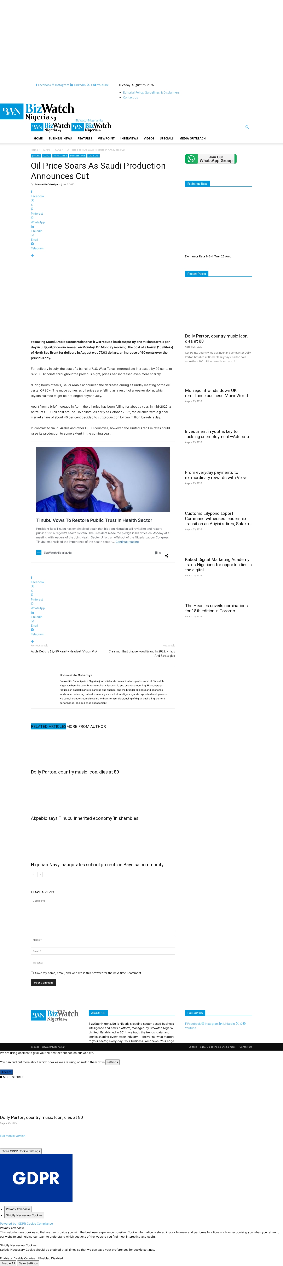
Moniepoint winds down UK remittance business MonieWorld (216, 393)
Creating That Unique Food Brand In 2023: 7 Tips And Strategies (142, 654)
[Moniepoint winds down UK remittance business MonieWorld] (218, 378)
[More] (103, 255)
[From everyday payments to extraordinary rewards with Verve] (218, 460)
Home (34, 149)
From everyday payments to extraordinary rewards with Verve (216, 475)
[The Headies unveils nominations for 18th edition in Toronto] (218, 593)
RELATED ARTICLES (48, 726)
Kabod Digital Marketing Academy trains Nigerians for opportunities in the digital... (218, 564)
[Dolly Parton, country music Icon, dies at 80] (103, 747)
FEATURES (85, 138)
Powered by (26, 1223)
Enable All (8, 1263)
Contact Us (130, 97)
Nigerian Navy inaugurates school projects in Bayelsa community (97, 864)
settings (112, 1062)
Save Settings (28, 1263)
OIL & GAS (93, 155)
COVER (59, 149)
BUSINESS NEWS (60, 138)
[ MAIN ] (46, 149)
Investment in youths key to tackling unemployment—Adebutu (217, 434)
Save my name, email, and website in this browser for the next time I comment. (88, 973)
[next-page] (40, 874)
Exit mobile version (12, 1135)
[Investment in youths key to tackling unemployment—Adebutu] (218, 419)
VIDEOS (149, 138)
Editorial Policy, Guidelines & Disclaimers (151, 92)
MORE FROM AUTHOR (86, 726)
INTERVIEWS (129, 138)
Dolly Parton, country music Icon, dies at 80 (75, 772)
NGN (209, 256)
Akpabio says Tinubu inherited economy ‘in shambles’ (85, 818)
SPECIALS (167, 138)
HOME (38, 138)
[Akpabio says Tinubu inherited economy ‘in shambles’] (103, 794)
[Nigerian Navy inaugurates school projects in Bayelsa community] (103, 840)
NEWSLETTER (60, 155)
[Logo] (51, 131)
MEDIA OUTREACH (192, 138)
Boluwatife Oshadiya (46, 184)
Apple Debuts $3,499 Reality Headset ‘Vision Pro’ (64, 651)
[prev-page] (33, 874)
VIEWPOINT (106, 138)
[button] (247, 128)
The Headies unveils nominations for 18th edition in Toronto (216, 608)
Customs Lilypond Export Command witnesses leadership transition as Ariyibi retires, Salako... (218, 518)
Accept (6, 1072)
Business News (77, 155)
